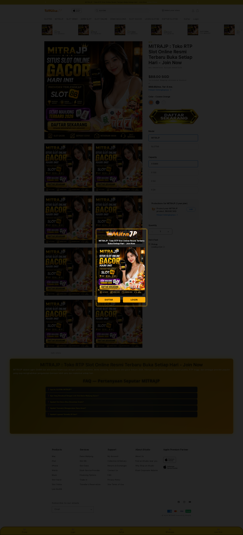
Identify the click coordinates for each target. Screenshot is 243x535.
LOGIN (134, 299)
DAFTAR (109, 299)
